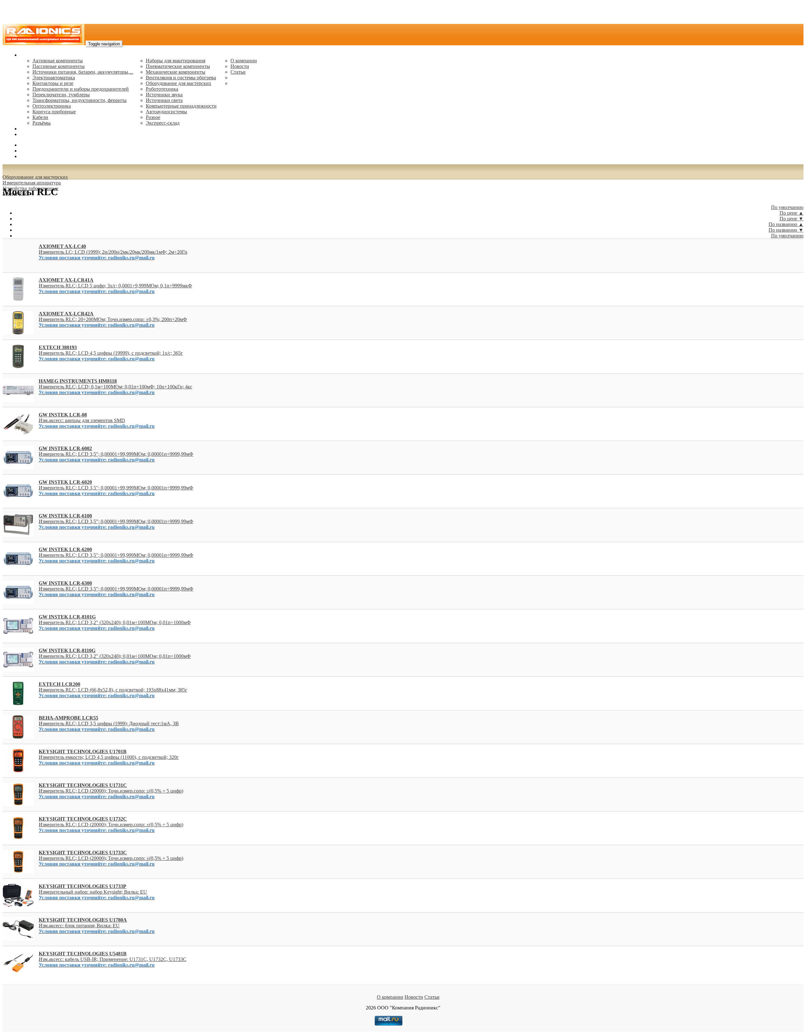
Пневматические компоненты (178, 66)
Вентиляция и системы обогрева (181, 77)
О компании (243, 60)
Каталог (28, 55)
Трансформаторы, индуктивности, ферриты (79, 100)
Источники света (164, 100)
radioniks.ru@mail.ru (41, 134)
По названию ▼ (786, 230)
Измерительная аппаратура (32, 182)
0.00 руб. (29, 156)
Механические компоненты (175, 72)
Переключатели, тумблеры (61, 94)
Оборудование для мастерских (178, 83)
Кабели (40, 117)
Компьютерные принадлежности (181, 106)
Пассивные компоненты (58, 66)
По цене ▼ (791, 218)
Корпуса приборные (54, 111)
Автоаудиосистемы (166, 111)
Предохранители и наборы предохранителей (80, 89)
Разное (153, 117)
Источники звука (164, 94)
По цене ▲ (791, 213)
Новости (239, 66)
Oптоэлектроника (51, 106)
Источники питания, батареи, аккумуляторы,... (82, 72)
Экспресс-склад (162, 123)
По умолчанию (787, 207)
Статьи (238, 72)
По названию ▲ (786, 224)
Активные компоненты (57, 60)
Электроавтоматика (53, 77)
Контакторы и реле (52, 83)
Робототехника (162, 89)
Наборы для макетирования (175, 60)
